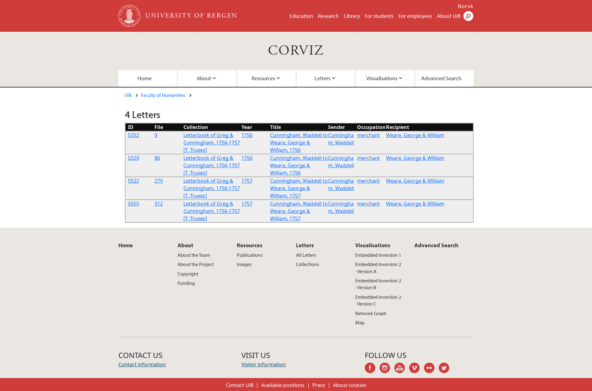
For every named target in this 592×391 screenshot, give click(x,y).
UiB (128, 95)
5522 (133, 180)
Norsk (466, 6)
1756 (247, 135)
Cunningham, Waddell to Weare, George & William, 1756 (299, 142)
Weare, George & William (415, 135)
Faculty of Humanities (163, 95)
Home (145, 78)
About (204, 78)
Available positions (283, 385)
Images (244, 264)
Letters (322, 78)
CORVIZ (296, 51)
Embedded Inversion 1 (378, 255)
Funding (186, 283)
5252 (133, 135)
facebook (372, 369)
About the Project (196, 264)
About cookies (349, 385)
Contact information (142, 364)
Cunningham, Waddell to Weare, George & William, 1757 (299, 188)
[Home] (130, 16)
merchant (368, 135)
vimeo (416, 369)
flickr (431, 369)
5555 (133, 203)
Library (352, 15)
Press (318, 385)
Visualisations (381, 78)
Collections (307, 264)
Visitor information (263, 364)
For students (379, 15)
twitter (446, 369)
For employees (415, 15)
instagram (387, 369)
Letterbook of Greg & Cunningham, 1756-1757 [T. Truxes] (211, 142)
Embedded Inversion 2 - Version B (378, 283)
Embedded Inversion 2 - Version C (378, 300)
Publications (249, 255)
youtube (401, 369)
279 (158, 180)
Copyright (188, 274)
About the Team (194, 255)
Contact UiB (239, 385)
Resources (263, 78)
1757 (247, 180)
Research (328, 15)
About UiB (449, 15)
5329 (133, 158)
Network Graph (371, 313)
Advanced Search (441, 78)
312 (158, 203)
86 (157, 158)
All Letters (306, 255)
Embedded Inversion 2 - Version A (378, 267)
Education (301, 15)
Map (359, 322)
